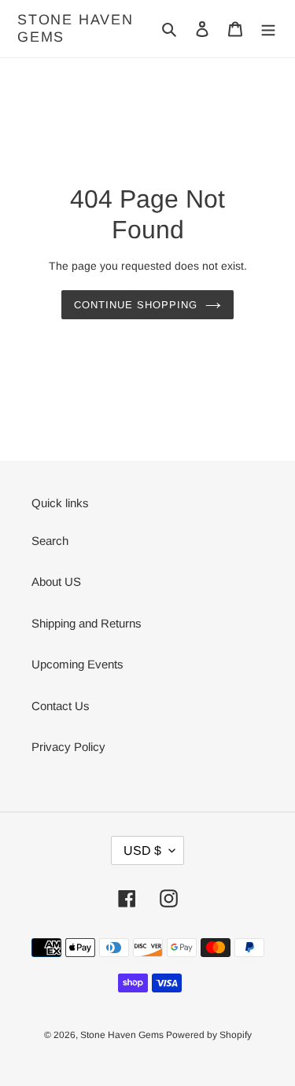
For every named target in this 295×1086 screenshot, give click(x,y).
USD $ (142, 850)
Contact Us (60, 705)
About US (56, 581)
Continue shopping (136, 305)
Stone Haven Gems (75, 28)
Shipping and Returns (86, 623)
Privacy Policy (68, 746)
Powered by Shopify (209, 1034)
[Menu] (268, 29)
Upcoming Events (77, 664)
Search (49, 540)
